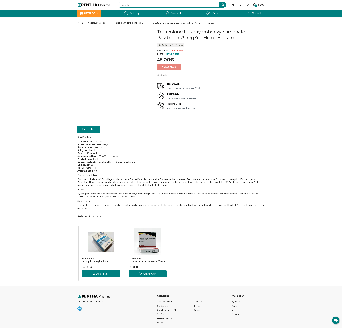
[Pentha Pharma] (93, 5)
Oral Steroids (162, 306)
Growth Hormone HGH (167, 310)
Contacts (235, 314)
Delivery (234, 306)
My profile (235, 302)
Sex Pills (160, 314)
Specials (197, 310)
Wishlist (164, 75)
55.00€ (87, 267)
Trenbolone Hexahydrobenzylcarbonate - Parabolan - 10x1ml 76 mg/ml (97, 260)
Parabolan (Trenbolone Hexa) (129, 23)
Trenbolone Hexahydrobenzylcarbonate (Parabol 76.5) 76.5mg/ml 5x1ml (148, 260)
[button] (233, 5)
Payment (235, 310)
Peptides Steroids (164, 318)
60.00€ (134, 267)
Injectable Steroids (96, 23)
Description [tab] (88, 129)
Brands (197, 306)
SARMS (160, 323)
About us (198, 302)
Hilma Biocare (172, 54)
